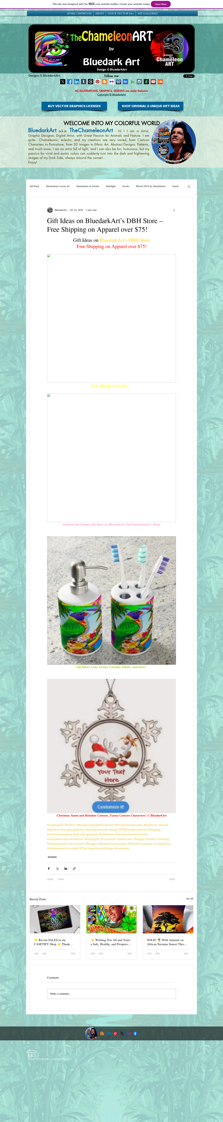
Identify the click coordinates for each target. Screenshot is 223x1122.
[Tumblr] (83, 81)
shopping (52, 856)
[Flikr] (111, 81)
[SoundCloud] (160, 81)
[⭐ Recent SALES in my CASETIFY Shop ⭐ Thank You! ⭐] (55, 919)
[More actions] (174, 210)
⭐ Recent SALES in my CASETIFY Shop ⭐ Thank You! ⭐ (52, 942)
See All (189, 898)
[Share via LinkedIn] (65, 868)
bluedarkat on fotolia (87, 186)
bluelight (111, 186)
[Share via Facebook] (48, 868)
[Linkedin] (108, 1033)
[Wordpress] (118, 81)
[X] (62, 81)
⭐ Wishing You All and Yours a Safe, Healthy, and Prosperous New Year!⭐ (111, 942)
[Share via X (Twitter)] (57, 868)
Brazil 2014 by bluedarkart (151, 186)
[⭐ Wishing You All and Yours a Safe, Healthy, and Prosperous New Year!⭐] (111, 919)
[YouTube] (153, 81)
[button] (192, 106)
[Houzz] (132, 81)
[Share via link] (74, 868)
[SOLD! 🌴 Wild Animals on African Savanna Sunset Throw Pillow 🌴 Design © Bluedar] (168, 919)
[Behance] (125, 81)
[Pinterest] (97, 81)
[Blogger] (104, 81)
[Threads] (90, 81)
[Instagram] (139, 81)
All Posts (34, 186)
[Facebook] (69, 81)
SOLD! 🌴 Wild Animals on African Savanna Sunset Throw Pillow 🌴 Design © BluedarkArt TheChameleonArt (167, 942)
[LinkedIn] (76, 81)
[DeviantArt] (146, 81)
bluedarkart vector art (58, 186)
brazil (175, 186)
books (126, 186)
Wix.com (66, 1059)
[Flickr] (128, 1033)
